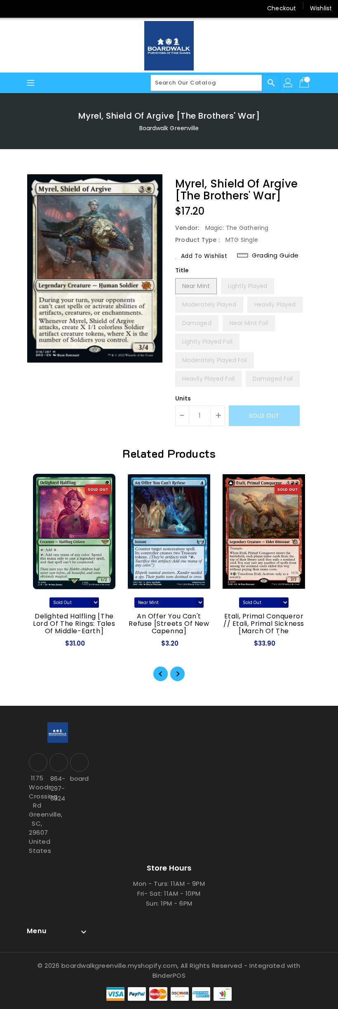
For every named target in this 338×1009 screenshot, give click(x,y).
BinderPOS (169, 975)
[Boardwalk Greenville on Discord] (44, 8)
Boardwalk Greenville (169, 128)
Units (183, 398)
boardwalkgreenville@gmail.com (78, 778)
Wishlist (321, 8)
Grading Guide (275, 255)
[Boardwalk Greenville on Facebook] (13, 8)
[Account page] (288, 83)
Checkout (281, 8)
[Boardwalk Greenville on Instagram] (29, 8)
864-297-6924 (57, 788)
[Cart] (305, 83)
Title (182, 270)
